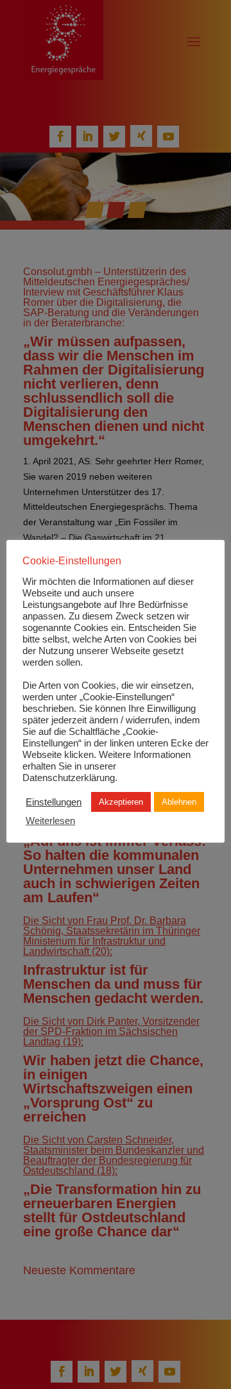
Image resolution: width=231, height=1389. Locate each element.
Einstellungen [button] (53, 802)
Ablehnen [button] (179, 802)
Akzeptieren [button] (121, 802)
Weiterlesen (50, 821)
